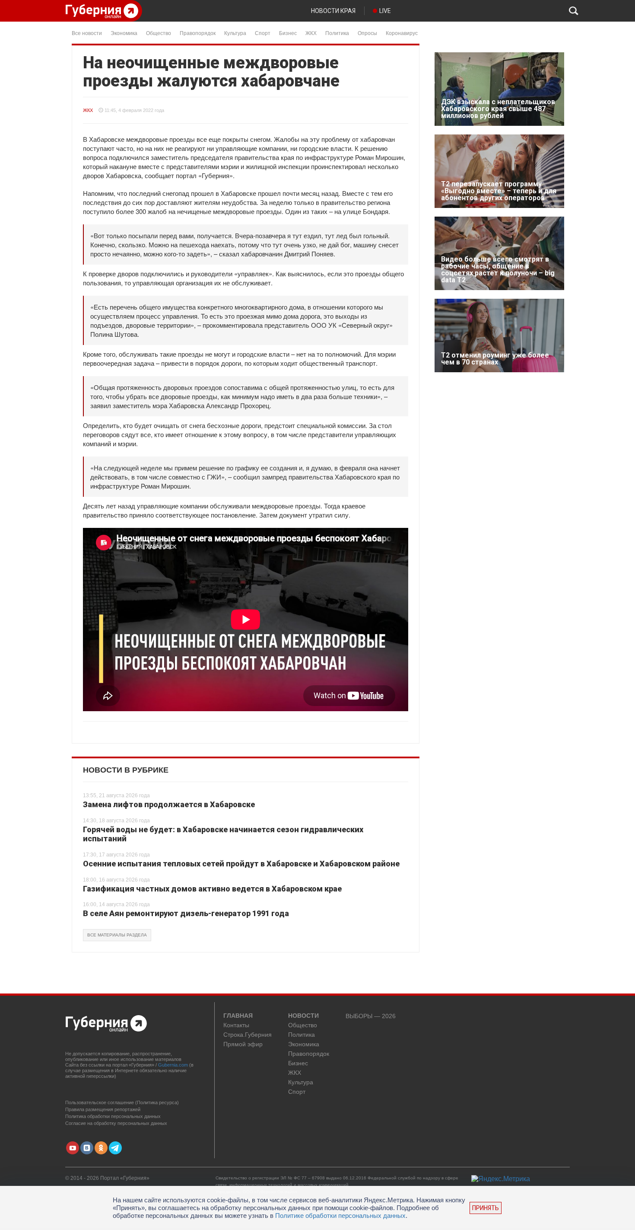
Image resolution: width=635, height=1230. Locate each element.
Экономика (124, 32)
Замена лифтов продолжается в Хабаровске (169, 804)
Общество (158, 32)
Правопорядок (198, 32)
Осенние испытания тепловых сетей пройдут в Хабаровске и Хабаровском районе (241, 863)
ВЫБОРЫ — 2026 (371, 1016)
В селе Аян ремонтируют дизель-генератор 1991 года (186, 913)
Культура (235, 32)
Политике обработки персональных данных (340, 1215)
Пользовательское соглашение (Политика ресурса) (122, 1102)
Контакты (236, 1025)
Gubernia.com (173, 1064)
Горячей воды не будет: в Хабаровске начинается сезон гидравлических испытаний (223, 834)
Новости (303, 1016)
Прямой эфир (243, 1044)
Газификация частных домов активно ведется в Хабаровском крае (212, 888)
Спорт (262, 32)
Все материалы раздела (117, 935)
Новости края (333, 10)
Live (385, 10)
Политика (337, 32)
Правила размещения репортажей (102, 1109)
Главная (238, 1016)
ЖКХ (311, 32)
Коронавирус (402, 32)
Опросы (367, 32)
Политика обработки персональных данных (113, 1116)
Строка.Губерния (247, 1035)
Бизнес (288, 32)
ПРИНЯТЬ (485, 1207)
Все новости (87, 32)
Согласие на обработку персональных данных (116, 1123)
